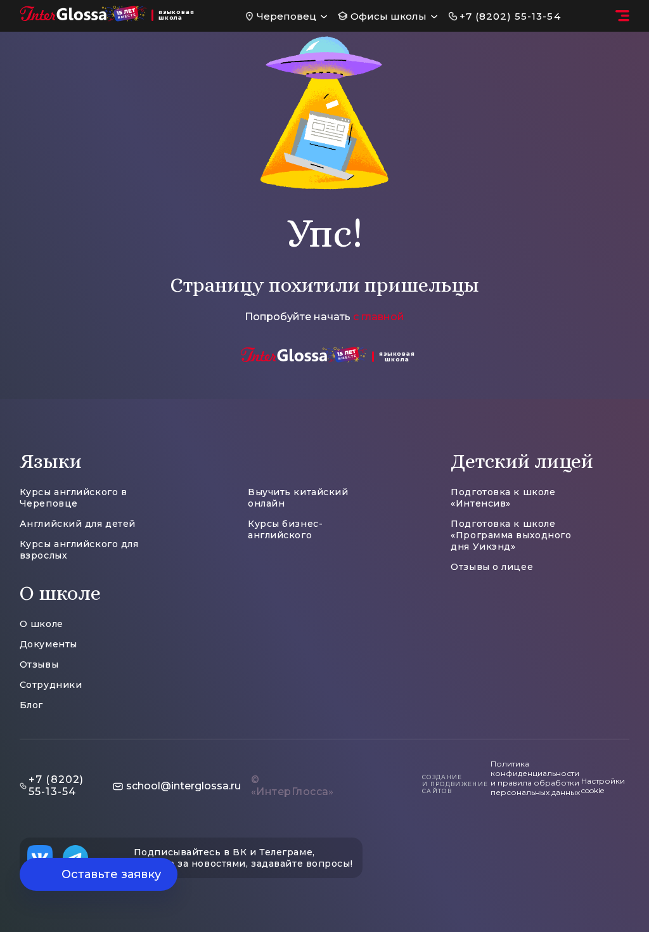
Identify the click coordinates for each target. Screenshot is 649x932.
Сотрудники (51, 684)
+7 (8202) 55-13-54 (510, 16)
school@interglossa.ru (183, 786)
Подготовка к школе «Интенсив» (503, 497)
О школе (41, 624)
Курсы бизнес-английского (285, 529)
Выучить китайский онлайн (298, 497)
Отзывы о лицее (492, 567)
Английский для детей (78, 523)
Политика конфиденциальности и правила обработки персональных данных (535, 778)
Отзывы (39, 664)
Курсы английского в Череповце (73, 497)
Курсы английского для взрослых (79, 549)
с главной (378, 317)
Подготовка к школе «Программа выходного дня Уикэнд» (511, 535)
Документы (48, 644)
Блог (31, 705)
